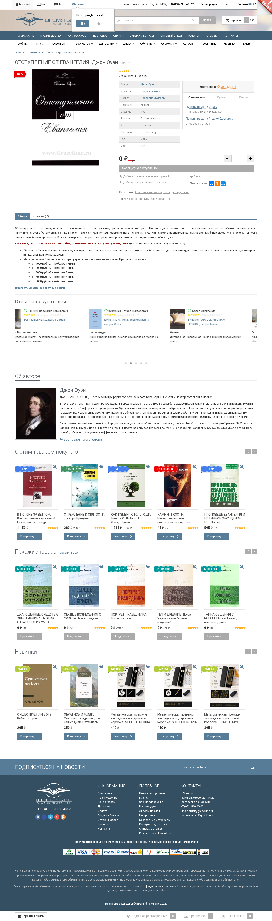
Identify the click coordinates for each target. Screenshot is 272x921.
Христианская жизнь (71, 52)
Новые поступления (152, 793)
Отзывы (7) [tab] (41, 216)
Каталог (194, 35)
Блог (44, 4)
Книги (40, 43)
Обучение (146, 43)
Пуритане (149, 198)
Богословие (134, 198)
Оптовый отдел (171, 35)
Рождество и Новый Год (155, 833)
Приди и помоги (150, 91)
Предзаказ (27, 636)
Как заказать (77, 35)
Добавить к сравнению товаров (144, 182)
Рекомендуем (148, 806)
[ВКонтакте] (211, 183)
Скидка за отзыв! (150, 828)
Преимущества (50, 35)
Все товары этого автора (83, 439)
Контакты (231, 35)
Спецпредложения (151, 802)
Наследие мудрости (153, 98)
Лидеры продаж (149, 811)
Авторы (188, 43)
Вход (227, 4)
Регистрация (209, 4)
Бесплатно (210, 43)
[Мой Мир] (223, 183)
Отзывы (211, 35)
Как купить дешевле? (153, 824)
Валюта (246, 4)
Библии (22, 43)
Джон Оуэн (147, 84)
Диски (127, 43)
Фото (61, 4)
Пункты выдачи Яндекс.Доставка (209, 118)
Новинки (229, 43)
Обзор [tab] (22, 216)
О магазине (26, 35)
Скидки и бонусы (142, 35)
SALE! (246, 43)
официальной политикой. (160, 886)
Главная (20, 52)
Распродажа (147, 815)
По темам (47, 52)
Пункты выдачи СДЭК (201, 106)
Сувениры (58, 43)
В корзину (27, 536)
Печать (198, 176)
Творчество (82, 43)
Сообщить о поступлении (140, 168)
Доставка (100, 35)
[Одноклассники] (217, 183)
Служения (167, 43)
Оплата (118, 35)
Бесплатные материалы (154, 819)
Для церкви (106, 43)
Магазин (24, 4)
